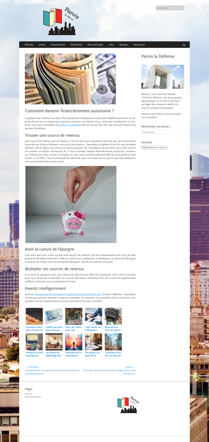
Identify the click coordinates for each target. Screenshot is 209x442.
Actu (111, 44)
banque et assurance (161, 107)
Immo (42, 44)
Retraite (29, 44)
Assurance (139, 44)
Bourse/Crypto (95, 44)
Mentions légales (33, 396)
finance (145, 107)
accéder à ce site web (69, 124)
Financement (58, 44)
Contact (28, 393)
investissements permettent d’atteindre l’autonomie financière (68, 294)
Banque (124, 44)
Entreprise (76, 44)
